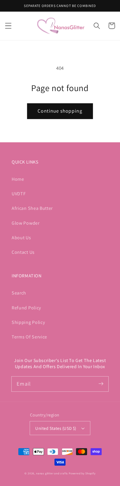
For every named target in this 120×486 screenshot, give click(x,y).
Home (18, 179)
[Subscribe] (100, 384)
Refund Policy (26, 308)
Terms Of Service (29, 337)
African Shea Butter (32, 208)
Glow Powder (26, 223)
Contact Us (23, 252)
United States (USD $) (55, 428)
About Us (21, 238)
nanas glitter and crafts (52, 473)
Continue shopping (60, 110)
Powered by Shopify (82, 473)
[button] (8, 25)
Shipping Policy (28, 322)
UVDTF (19, 194)
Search (19, 293)
